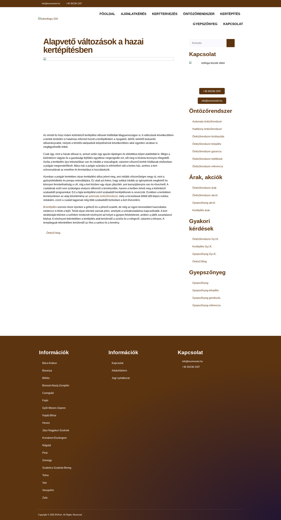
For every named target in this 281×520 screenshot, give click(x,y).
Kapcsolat (117, 363)
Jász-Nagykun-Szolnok (55, 430)
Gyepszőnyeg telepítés (205, 290)
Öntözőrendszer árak (204, 187)
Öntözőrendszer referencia (207, 166)
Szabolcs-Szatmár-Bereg (56, 467)
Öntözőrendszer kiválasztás (208, 136)
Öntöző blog (53, 232)
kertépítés (51, 207)
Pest (44, 452)
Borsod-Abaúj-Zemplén (55, 385)
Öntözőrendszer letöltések (207, 159)
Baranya (47, 370)
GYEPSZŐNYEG (205, 24)
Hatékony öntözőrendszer (207, 129)
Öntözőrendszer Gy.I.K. (205, 239)
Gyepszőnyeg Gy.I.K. (204, 254)
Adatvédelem (119, 370)
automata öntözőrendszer (103, 196)
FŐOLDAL (107, 14)
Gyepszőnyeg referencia (206, 305)
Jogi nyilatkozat (121, 378)
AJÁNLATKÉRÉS (133, 14)
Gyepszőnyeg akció (203, 202)
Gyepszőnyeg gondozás (206, 297)
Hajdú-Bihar (49, 415)
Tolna (45, 475)
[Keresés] (231, 43)
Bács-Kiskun (49, 363)
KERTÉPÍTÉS (230, 14)
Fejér (45, 400)
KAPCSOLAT (233, 24)
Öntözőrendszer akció (205, 195)
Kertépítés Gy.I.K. (202, 246)
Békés (46, 378)
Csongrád (48, 393)
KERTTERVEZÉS (164, 14)
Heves (46, 422)
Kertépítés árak (201, 210)
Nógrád (46, 445)
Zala (44, 497)
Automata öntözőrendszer (207, 121)
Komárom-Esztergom (54, 437)
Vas (44, 482)
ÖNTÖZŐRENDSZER (198, 14)
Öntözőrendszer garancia (206, 151)
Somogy (47, 460)
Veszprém (48, 490)
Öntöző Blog (199, 261)
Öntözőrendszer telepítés (206, 144)
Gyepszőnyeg (200, 283)
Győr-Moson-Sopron (54, 408)
